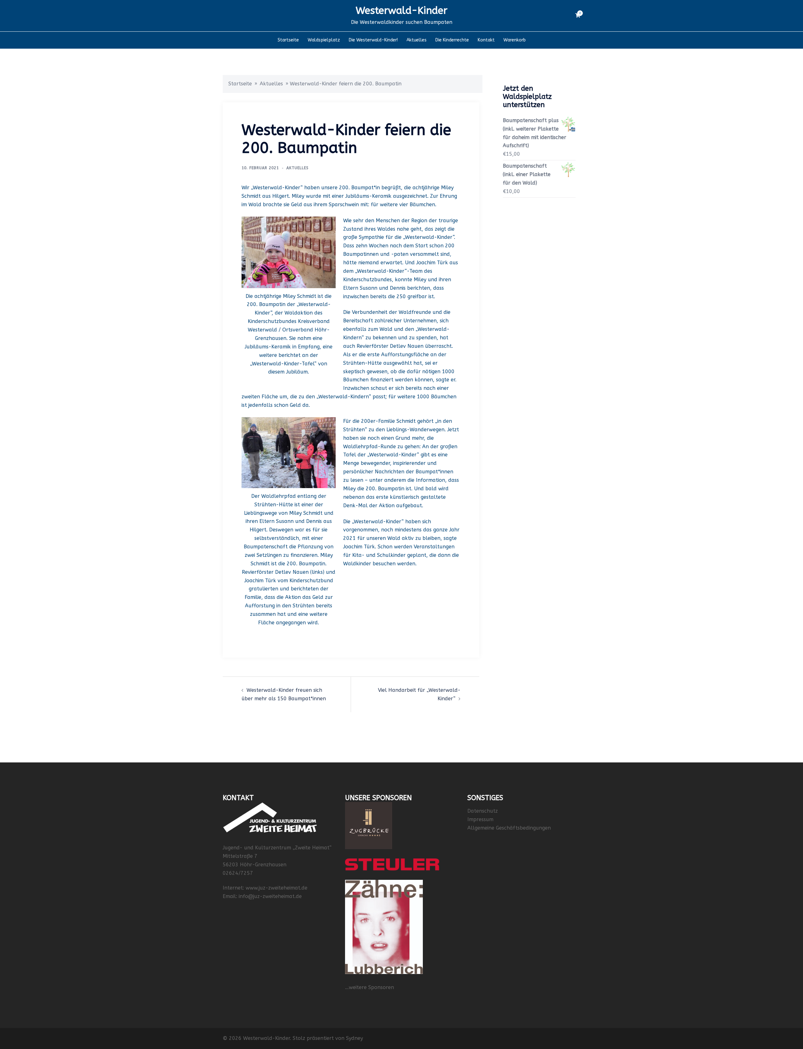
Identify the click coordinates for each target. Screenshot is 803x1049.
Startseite (288, 40)
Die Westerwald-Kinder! (373, 40)
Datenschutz (482, 811)
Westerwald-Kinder (401, 10)
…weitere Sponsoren (369, 987)
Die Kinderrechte (452, 40)
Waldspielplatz (324, 40)
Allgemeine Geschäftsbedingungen (509, 828)
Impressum (480, 819)
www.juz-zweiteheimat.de (276, 888)
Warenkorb (514, 40)
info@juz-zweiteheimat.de (270, 896)
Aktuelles (417, 40)
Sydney (354, 1038)
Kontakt (486, 40)
